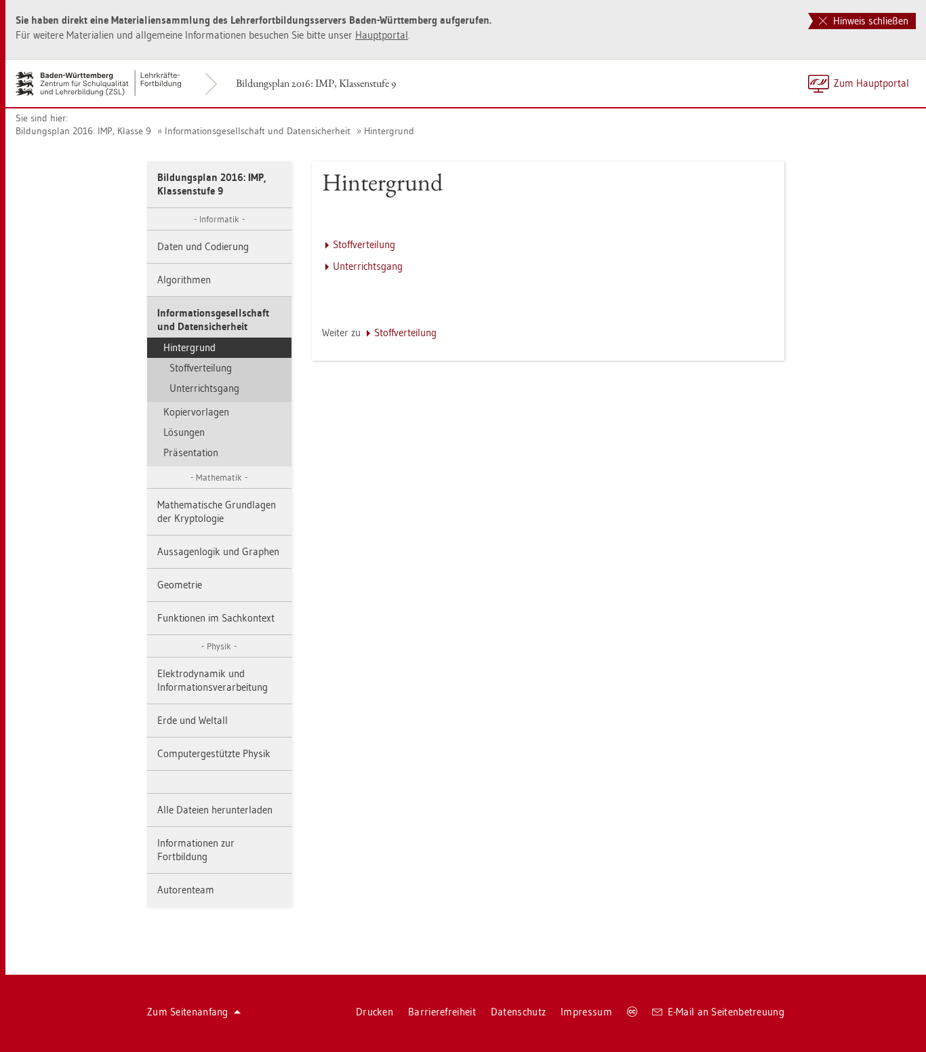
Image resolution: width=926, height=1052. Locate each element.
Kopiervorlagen (196, 411)
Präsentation (190, 452)
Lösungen (184, 432)
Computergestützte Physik (213, 753)
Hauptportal (381, 34)
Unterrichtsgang (204, 388)
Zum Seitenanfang (187, 1011)
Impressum (586, 1011)
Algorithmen (184, 279)
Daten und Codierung (203, 246)
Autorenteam (185, 889)
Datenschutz (518, 1011)
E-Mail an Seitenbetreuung (726, 1011)
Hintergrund (389, 131)
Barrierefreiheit (442, 1011)
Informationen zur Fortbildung (196, 849)
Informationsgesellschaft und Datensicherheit (257, 131)
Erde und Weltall (192, 720)
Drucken (374, 1011)
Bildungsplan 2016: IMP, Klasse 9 (83, 131)
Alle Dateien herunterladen (215, 809)
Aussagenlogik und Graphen (218, 551)
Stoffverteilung (200, 367)
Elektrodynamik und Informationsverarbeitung (212, 680)
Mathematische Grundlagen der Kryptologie (216, 511)
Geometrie (179, 584)
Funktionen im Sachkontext (216, 617)
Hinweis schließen (869, 20)
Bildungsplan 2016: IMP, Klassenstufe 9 (316, 83)
